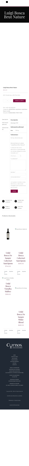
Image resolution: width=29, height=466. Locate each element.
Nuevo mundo (6, 111)
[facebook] (2, 4)
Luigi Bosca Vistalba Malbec (8, 287)
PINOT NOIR (19, 112)
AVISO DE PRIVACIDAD (14, 405)
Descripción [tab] (5, 119)
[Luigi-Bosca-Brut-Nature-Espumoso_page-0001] (14, 55)
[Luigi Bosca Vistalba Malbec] (8, 279)
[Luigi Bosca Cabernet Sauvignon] (21, 234)
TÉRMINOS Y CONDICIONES (14, 400)
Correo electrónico (15, 177)
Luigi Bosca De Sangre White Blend (21, 317)
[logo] (14, 2)
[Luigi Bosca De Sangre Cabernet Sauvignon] (8, 234)
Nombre (13, 172)
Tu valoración (14, 158)
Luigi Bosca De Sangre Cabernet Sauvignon (8, 258)
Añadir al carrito (19, 100)
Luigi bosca (18, 109)
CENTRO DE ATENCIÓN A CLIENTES (14, 395)
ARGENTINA (12, 109)
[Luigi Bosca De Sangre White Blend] (21, 293)
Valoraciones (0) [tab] (5, 128)
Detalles (11, 271)
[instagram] (5, 4)
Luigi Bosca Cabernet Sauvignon (21, 256)
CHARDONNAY (12, 112)
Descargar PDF (14, 123)
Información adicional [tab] (5, 123)
